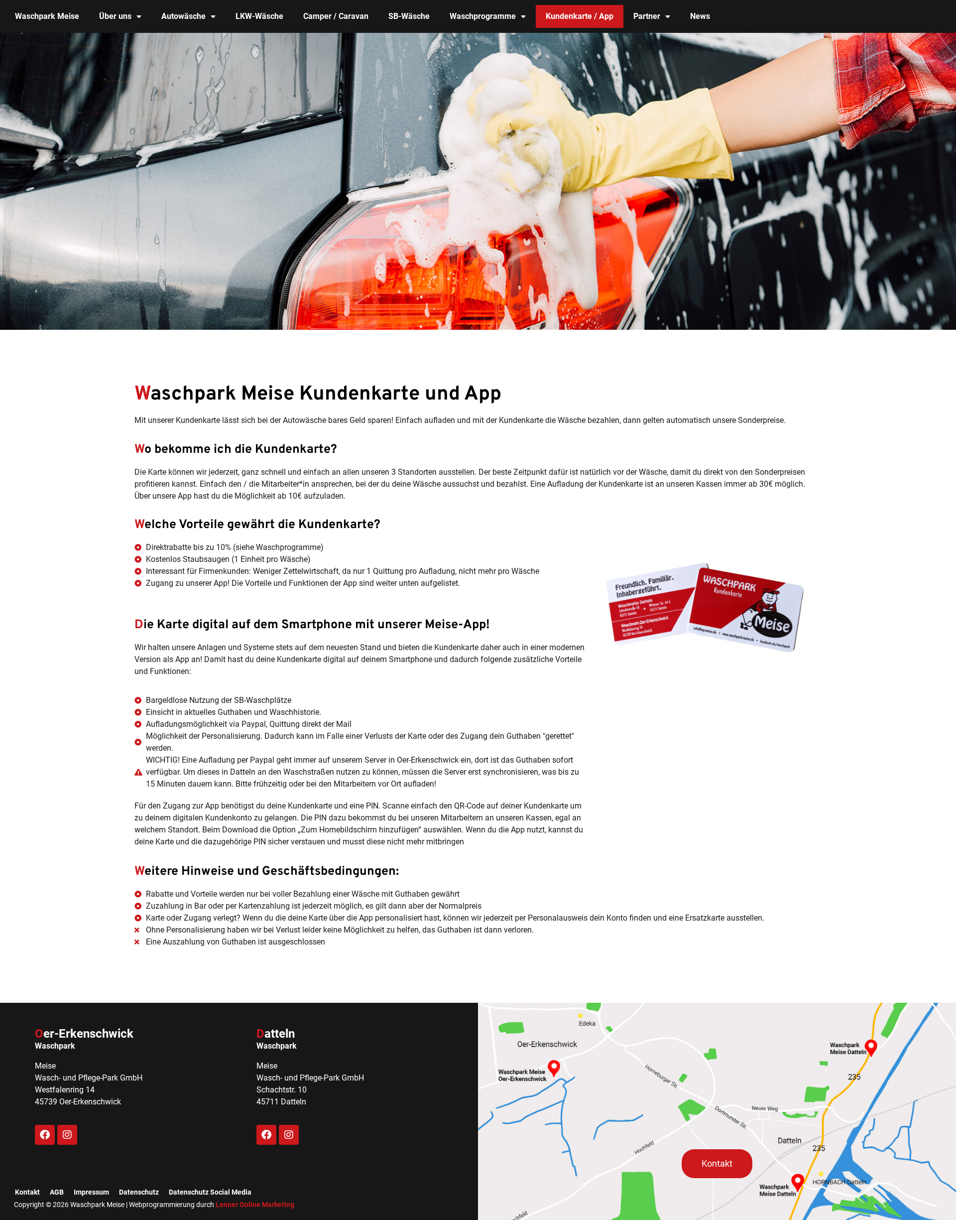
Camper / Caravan (335, 16)
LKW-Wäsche (259, 16)
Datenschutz (139, 1192)
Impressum (91, 1192)
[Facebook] (45, 1135)
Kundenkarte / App (579, 16)
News (700, 16)
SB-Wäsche (409, 16)
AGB (57, 1192)
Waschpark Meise (47, 16)
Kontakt (27, 1192)
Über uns (115, 16)
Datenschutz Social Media (210, 1192)
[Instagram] (67, 1135)
